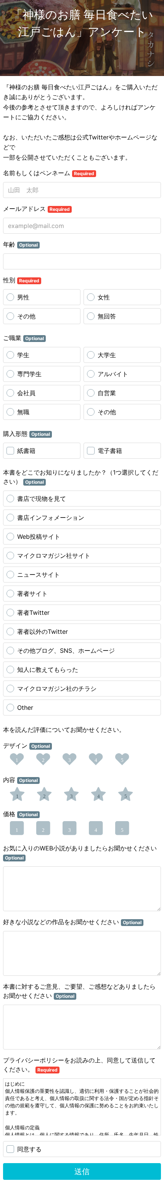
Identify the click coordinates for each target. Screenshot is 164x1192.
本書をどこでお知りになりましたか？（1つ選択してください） (80, 477)
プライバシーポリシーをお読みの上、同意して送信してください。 (79, 1064)
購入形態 (26, 433)
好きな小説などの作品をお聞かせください (72, 922)
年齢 (20, 244)
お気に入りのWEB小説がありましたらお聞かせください (80, 852)
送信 (82, 1171)
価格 (20, 814)
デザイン (26, 745)
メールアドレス (36, 208)
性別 (21, 280)
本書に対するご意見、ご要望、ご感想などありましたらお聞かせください (79, 991)
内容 (20, 780)
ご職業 (23, 338)
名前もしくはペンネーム (48, 173)
